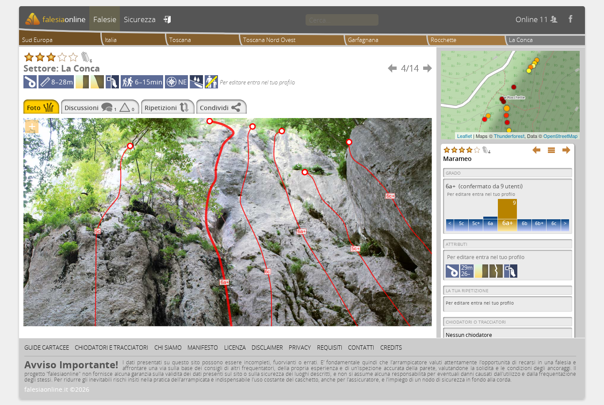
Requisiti (329, 348)
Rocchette (443, 40)
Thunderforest (509, 135)
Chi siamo (168, 348)
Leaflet (464, 135)
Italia (111, 40)
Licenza (235, 348)
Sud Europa (37, 40)
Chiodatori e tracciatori (111, 348)
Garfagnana (363, 40)
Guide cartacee (46, 348)
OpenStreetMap (560, 135)
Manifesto (202, 348)
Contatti (361, 348)
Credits (391, 348)
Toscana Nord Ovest (269, 40)
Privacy (300, 348)
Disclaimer (267, 348)
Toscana (180, 40)
